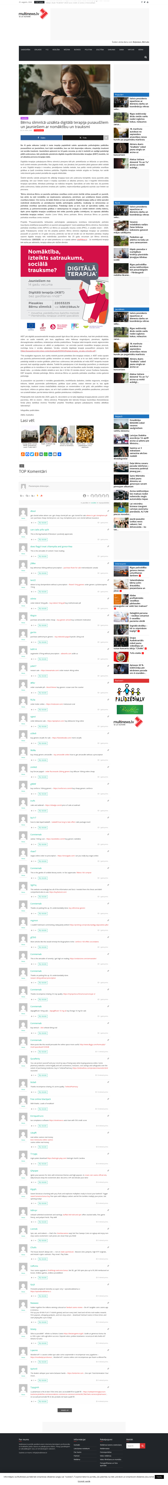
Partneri (77, 1456)
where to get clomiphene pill (96, 515)
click (42, 1028)
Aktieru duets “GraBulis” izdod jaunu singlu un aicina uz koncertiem (130, 149)
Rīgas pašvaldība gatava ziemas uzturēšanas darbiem (138, 571)
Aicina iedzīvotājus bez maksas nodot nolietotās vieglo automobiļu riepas (139, 495)
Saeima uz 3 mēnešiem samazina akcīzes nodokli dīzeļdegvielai (130, 453)
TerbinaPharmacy (71, 1087)
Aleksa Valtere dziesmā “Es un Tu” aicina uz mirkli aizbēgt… (139, 163)
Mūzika (67, 49)
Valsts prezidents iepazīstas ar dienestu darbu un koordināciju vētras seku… (131, 104)
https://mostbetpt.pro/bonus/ (41, 1357)
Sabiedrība (25, 49)
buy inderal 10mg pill (57, 603)
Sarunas (111, 49)
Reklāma (77, 1459)
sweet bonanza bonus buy (40, 1196)
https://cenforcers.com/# (62, 788)
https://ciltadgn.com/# (53, 805)
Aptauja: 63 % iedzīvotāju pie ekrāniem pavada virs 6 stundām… (138, 669)
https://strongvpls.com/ (66, 856)
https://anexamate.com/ (50, 670)
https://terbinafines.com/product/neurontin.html (90, 1068)
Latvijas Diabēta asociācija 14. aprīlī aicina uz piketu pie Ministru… (139, 439)
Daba (121, 49)
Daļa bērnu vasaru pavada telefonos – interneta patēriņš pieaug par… (139, 467)
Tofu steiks (135, 653)
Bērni (140, 49)
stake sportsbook (67, 1252)
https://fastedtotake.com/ (61, 738)
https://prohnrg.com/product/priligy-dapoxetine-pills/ (89, 925)
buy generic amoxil (64, 620)
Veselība (56, 49)
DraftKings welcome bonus (58, 1270)
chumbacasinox (62, 1233)
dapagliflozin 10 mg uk (58, 1011)
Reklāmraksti (104, 1448)
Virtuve (131, 49)
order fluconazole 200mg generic (57, 771)
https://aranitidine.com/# (56, 839)
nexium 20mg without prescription (43, 978)
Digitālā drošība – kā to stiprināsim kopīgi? (138, 628)
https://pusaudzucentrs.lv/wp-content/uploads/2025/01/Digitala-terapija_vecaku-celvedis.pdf (58, 351)
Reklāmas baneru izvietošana (111, 1445)
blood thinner (51, 687)
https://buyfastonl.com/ (58, 892)
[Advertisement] (99, 24)
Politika (88, 49)
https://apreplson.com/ (56, 721)
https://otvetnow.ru (56, 1120)
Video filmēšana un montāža (110, 1459)
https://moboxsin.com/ (54, 704)
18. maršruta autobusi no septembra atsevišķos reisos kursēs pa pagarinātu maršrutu (77, 2)
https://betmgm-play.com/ (57, 1158)
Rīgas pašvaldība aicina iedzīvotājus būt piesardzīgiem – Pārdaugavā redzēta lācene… (131, 270)
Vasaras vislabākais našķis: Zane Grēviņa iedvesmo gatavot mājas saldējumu (131, 227)
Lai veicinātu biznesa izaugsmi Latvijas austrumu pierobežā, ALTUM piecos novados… (131, 509)
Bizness (77, 49)
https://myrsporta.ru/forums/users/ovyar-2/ (79, 994)
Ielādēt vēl (64, 1410)
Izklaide (37, 49)
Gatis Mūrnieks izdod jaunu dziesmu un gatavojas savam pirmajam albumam (130, 481)
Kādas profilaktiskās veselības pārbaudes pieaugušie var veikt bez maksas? (130, 600)
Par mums (77, 1452)
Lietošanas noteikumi (82, 1448)
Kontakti (77, 1445)
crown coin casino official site (96, 1175)
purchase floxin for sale (72, 568)
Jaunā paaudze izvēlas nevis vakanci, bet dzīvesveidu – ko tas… (130, 524)
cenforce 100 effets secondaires (87, 942)
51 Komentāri (38, 130)
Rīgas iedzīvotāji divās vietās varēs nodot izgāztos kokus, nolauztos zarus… (131, 119)
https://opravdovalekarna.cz (41, 1291)
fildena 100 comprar (84, 872)
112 (47, 49)
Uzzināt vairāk (84, 1481)
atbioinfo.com (66, 653)
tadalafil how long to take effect (63, 822)
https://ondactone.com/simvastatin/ (83, 958)
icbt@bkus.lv (82, 240)
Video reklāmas (105, 1456)
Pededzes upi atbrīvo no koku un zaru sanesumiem (139, 240)
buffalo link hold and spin (72, 1215)
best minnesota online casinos (42, 1140)
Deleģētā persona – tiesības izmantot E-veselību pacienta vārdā (139, 617)
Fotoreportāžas (106, 1452)
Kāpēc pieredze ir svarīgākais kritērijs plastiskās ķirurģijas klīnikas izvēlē (131, 254)
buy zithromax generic (77, 908)
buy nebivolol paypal (62, 637)
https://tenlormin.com (75, 1373)
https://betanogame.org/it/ (74, 1333)
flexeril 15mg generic (76, 584)
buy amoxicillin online (61, 755)
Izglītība (100, 49)
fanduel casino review (74, 1307)
